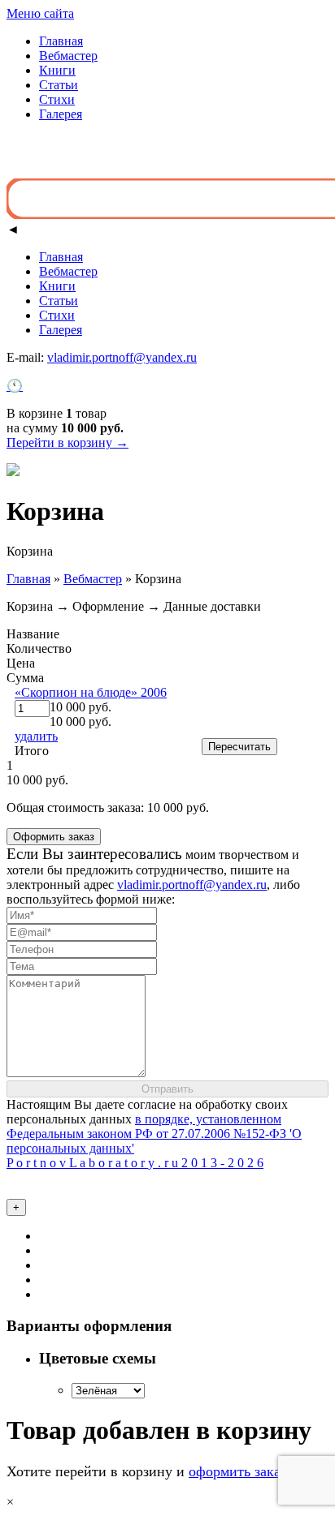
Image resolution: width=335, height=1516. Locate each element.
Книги (57, 70)
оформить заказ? (241, 1471)
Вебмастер (68, 55)
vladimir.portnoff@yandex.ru (122, 357)
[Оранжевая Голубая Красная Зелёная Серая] (108, 1390)
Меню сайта (40, 13)
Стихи (57, 99)
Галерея (60, 114)
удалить (36, 736)
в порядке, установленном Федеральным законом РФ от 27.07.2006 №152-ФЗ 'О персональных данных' (154, 1133)
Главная (61, 41)
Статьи (58, 85)
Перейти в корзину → (67, 442)
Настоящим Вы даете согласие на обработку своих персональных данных (154, 1126)
